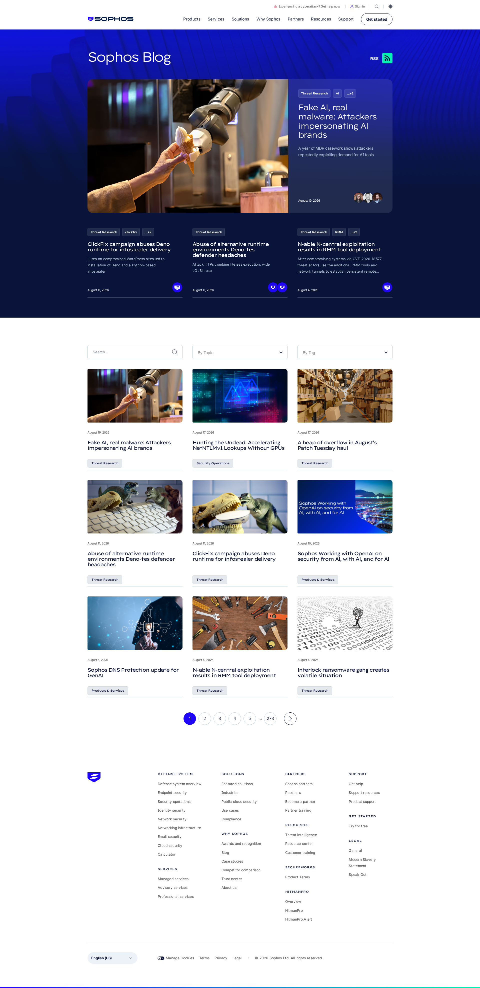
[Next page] (290, 718)
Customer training (300, 852)
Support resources (364, 792)
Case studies (232, 861)
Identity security (172, 810)
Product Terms (297, 877)
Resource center (299, 843)
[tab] (180, 774)
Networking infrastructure (179, 828)
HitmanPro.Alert (298, 919)
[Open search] (377, 6)
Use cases (230, 810)
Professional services (176, 896)
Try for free (358, 826)
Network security (172, 819)
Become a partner (300, 801)
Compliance (232, 819)
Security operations (174, 801)
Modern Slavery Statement (362, 862)
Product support (362, 801)
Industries (230, 792)
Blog (225, 852)
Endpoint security (172, 792)
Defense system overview (179, 784)
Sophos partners (299, 784)
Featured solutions (237, 784)
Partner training (298, 810)
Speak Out (358, 874)
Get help (356, 784)
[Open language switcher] (390, 6)
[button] (357, 6)
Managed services (173, 879)
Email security (170, 836)
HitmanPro (294, 910)
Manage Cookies (180, 958)
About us (229, 887)
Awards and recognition (241, 843)
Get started (376, 19)
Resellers (293, 792)
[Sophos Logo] (111, 18)
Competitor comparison (241, 870)
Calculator (167, 854)
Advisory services (173, 887)
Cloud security (170, 845)
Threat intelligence (301, 835)
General (355, 850)
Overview (293, 901)
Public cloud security (239, 801)
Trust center (232, 879)
